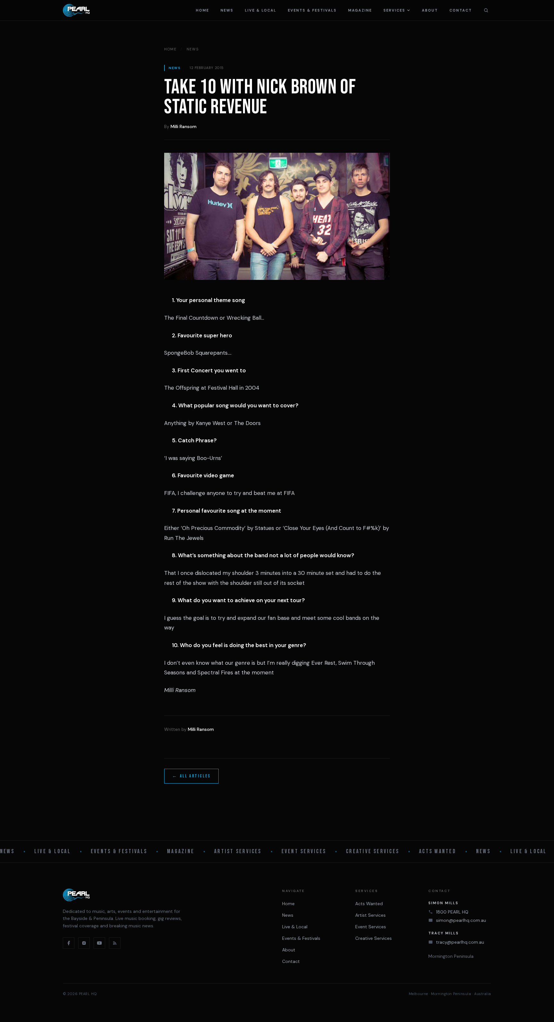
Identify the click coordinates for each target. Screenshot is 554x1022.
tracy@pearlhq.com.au (460, 942)
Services (394, 10)
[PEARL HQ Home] (76, 10)
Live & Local (260, 10)
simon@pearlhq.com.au (461, 920)
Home (202, 10)
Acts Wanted (437, 851)
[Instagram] (84, 943)
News (227, 10)
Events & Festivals (312, 10)
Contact (460, 10)
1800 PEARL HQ (452, 912)
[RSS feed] (115, 943)
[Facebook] (68, 943)
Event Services (303, 851)
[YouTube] (99, 943)
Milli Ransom (184, 126)
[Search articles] (486, 10)
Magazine (360, 10)
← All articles (191, 776)
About (430, 10)
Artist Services (238, 851)
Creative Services (372, 851)
